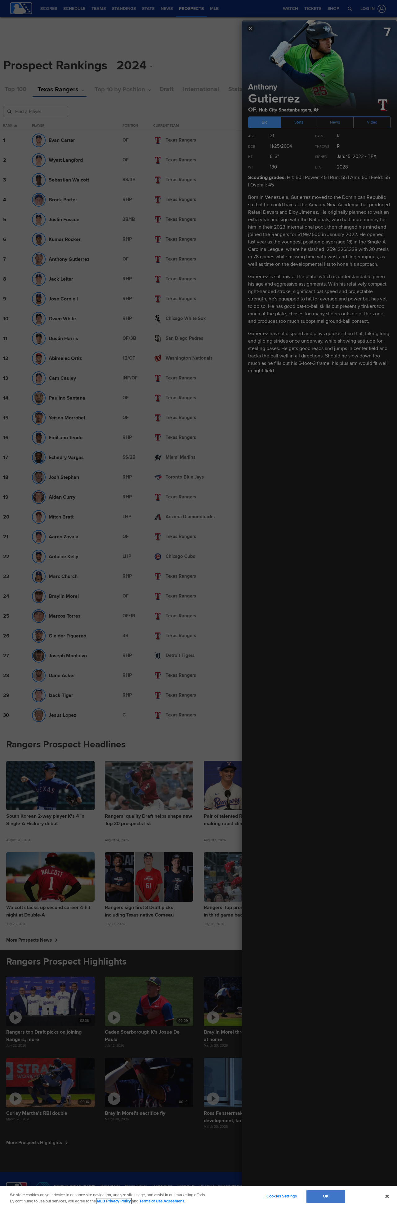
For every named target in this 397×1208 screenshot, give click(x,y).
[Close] (387, 1196)
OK (325, 1196)
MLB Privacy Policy (114, 1201)
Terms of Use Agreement (161, 1201)
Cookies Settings (281, 1196)
